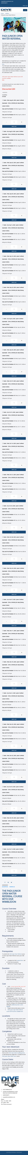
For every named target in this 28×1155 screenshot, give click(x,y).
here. (3, 64)
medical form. (20, 960)
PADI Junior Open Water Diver (9, 1056)
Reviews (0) (12, 886)
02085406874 (4, 3)
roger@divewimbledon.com (7, 1)
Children (7, 13)
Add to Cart (14, 126)
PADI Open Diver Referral (15, 954)
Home (2, 13)
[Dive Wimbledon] (7, 10)
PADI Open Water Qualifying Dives (16, 1053)
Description (5, 886)
